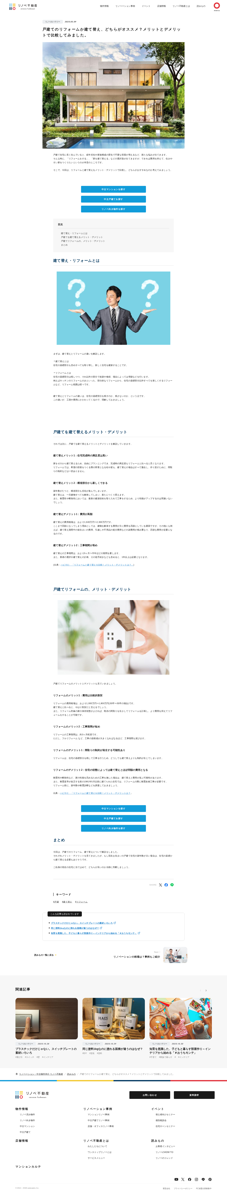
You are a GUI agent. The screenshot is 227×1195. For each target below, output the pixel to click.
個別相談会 (161, 1120)
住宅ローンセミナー (165, 1126)
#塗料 (99, 1053)
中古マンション (27, 1126)
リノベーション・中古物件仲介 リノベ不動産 (41, 1074)
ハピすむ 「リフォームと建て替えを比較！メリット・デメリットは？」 (97, 565)
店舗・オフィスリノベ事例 (101, 1126)
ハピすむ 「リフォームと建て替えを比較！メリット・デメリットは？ (95, 793)
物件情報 (104, 6)
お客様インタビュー (165, 1146)
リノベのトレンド (164, 1158)
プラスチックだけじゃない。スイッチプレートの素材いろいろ (82, 923)
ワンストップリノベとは (99, 1152)
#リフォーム (81, 902)
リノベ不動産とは (181, 6)
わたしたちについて (97, 1146)
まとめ (64, 245)
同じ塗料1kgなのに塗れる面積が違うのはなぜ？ (75, 928)
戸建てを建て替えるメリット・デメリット (82, 237)
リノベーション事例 (125, 6)
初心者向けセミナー (165, 1114)
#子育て (153, 1057)
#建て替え (67, 902)
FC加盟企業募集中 (204, 1188)
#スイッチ (29, 1057)
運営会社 (166, 1188)
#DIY (84, 1053)
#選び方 (19, 1057)
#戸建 (56, 902)
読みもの (201, 6)
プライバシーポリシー (183, 1188)
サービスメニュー (96, 1158)
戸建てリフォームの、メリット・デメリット (83, 241)
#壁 (38, 1057)
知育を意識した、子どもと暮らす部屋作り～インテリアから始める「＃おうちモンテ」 (94, 933)
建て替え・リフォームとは (74, 233)
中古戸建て (25, 1132)
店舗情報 (161, 6)
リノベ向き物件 (27, 1120)
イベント (146, 6)
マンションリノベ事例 (98, 1114)
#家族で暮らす (165, 1057)
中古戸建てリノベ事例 (98, 1120)
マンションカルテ (28, 1166)
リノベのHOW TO (164, 1152)
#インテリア (47, 1057)
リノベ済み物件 (27, 1114)
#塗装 (92, 1053)
